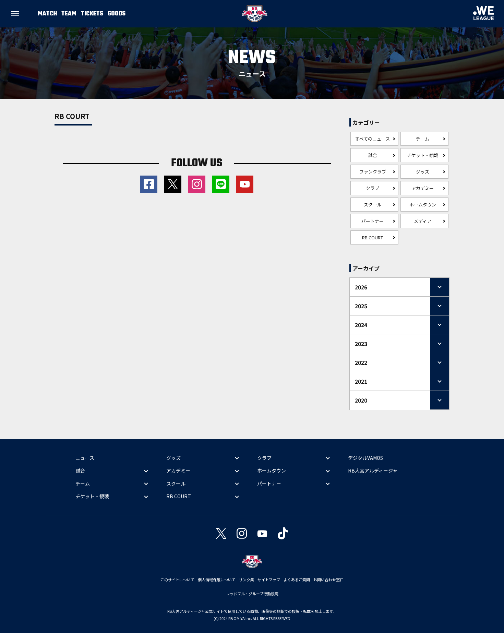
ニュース (84, 457)
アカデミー (422, 188)
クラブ (372, 188)
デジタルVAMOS (365, 457)
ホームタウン (422, 204)
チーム (422, 138)
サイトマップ (268, 579)
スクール (373, 204)
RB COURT (372, 237)
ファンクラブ (372, 171)
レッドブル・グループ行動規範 (252, 593)
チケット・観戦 (422, 155)
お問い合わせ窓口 (328, 579)
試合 (372, 155)
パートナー (372, 221)
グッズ (422, 171)
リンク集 (246, 579)
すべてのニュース (372, 138)
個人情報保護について (217, 579)
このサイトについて (177, 579)
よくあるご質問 (297, 579)
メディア (422, 221)
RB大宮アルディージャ (372, 470)
